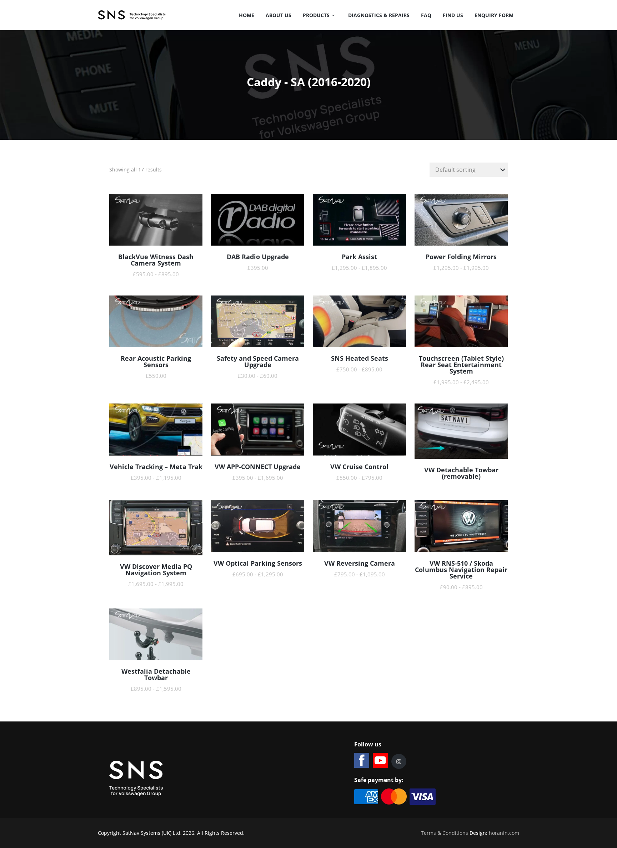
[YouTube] (380, 760)
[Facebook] (361, 760)
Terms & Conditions (444, 832)
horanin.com (504, 832)
